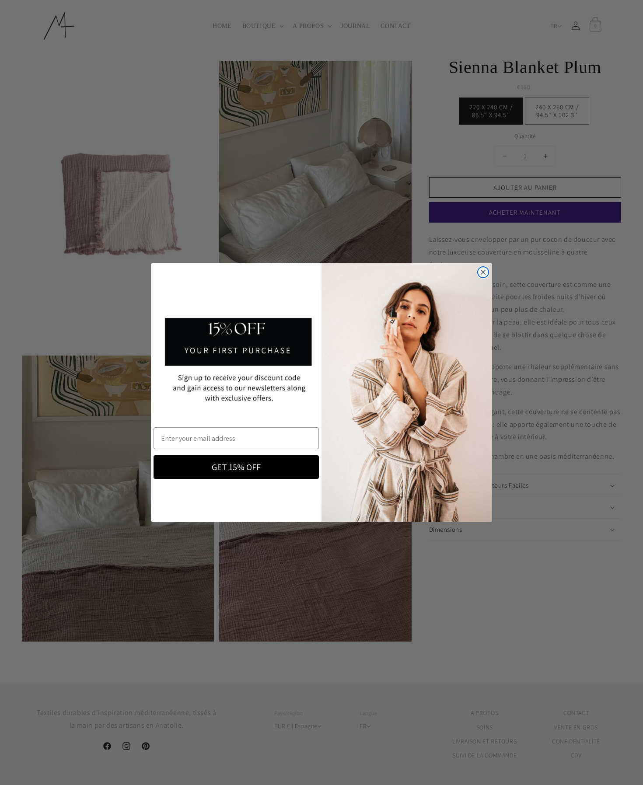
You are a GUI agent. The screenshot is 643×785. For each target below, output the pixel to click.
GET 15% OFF (236, 467)
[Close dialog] (483, 272)
